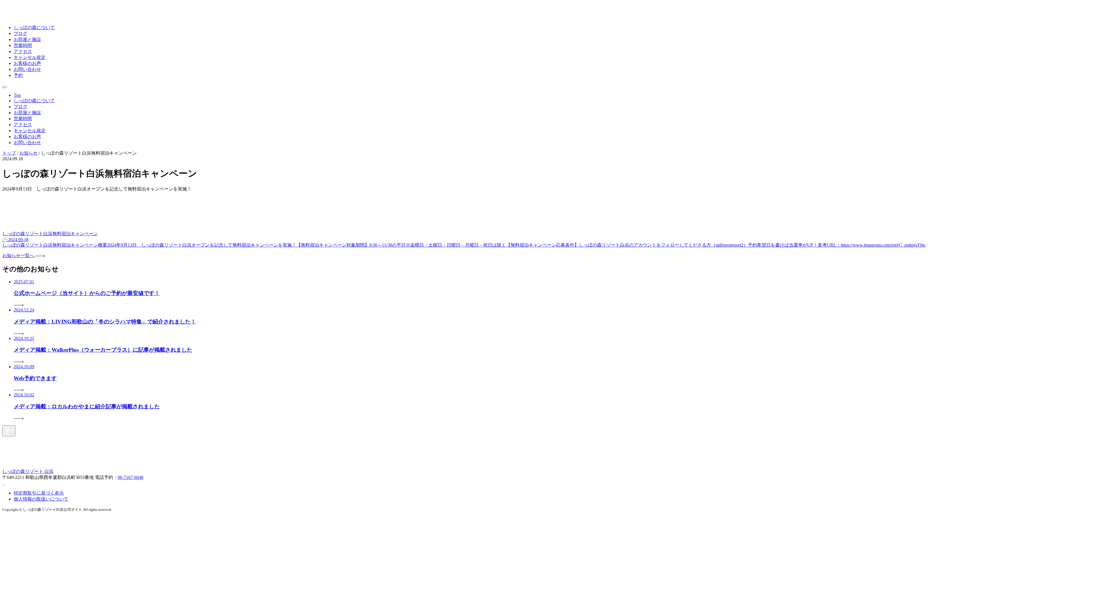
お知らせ (28, 153)
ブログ (20, 33)
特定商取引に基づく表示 (39, 493)
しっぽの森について (34, 27)
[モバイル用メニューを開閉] (4, 87)
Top (17, 95)
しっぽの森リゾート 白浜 (28, 471)
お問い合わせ (27, 69)
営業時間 (23, 45)
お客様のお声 (27, 63)
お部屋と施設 (27, 39)
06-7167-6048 (130, 477)
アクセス (23, 51)
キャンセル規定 (30, 57)
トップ (9, 153)
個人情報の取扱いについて (41, 499)
